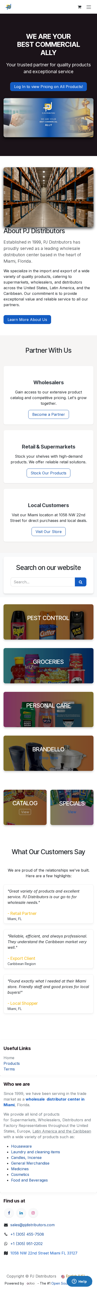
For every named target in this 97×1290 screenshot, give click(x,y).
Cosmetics (20, 1174)
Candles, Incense (26, 1157)
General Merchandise (30, 1163)
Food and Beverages (29, 1180)
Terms (9, 1069)
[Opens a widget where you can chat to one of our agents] (79, 1282)
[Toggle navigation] (88, 7)
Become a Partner (48, 414)
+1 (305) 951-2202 (26, 1243)
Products (12, 1063)
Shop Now (48, 626)
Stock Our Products (48, 473)
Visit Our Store (49, 531)
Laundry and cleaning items (35, 1152)
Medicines (20, 1168)
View (25, 812)
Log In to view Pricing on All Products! (48, 86)
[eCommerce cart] (79, 7)
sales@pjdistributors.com (32, 1224)
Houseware (21, 1146)
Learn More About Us (27, 319)
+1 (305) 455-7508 (27, 1234)
